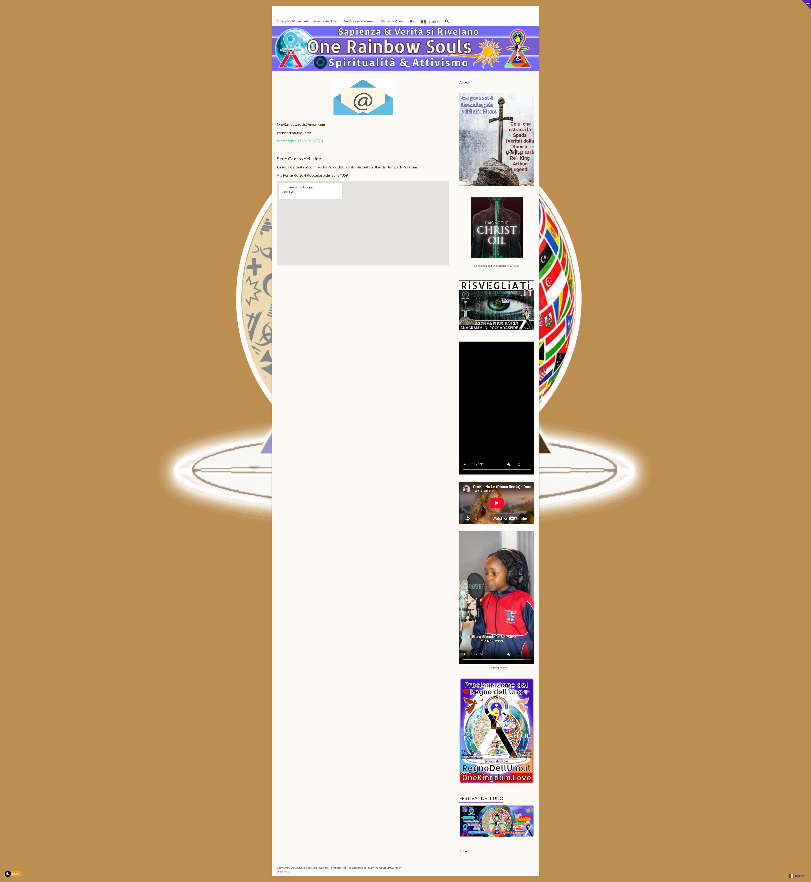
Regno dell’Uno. (392, 21)
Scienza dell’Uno (325, 21)
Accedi (464, 82)
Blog (412, 21)
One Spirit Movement (292, 21)
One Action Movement (359, 21)
